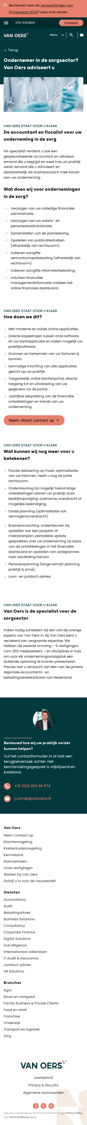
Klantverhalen (15, 861)
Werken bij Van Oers (20, 874)
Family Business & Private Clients (31, 1003)
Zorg (7, 1035)
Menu (54, 35)
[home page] (43, 1065)
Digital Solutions (17, 938)
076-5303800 (25, 23)
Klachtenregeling (18, 841)
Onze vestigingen (18, 867)
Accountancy (15, 899)
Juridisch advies (17, 964)
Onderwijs (12, 1022)
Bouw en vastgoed (19, 996)
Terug (13, 50)
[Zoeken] (72, 35)
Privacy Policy (74, 1113)
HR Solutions (14, 971)
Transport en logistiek (22, 1029)
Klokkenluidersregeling (23, 848)
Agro (8, 990)
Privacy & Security (43, 1085)
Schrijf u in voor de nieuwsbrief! (30, 880)
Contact (71, 23)
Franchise (12, 1016)
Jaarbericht (43, 1077)
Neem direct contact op (31, 420)
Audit (8, 906)
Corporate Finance (19, 932)
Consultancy (14, 925)
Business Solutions (19, 919)
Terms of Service (19, 1117)
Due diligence (15, 945)
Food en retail (15, 1009)
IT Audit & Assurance (21, 958)
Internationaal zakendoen (25, 951)
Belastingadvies (17, 912)
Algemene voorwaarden (43, 1092)
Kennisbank (13, 854)
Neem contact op (18, 835)
